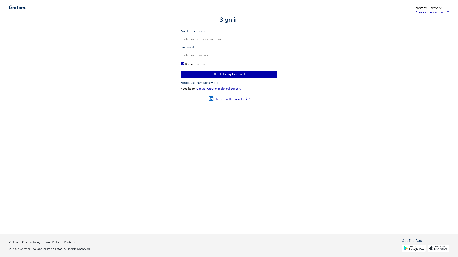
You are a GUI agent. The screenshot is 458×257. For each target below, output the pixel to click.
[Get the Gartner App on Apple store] (438, 249)
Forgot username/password (199, 82)
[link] (432, 12)
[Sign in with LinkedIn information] (248, 98)
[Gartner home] (18, 9)
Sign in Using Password (229, 74)
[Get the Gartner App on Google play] (414, 249)
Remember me (195, 63)
